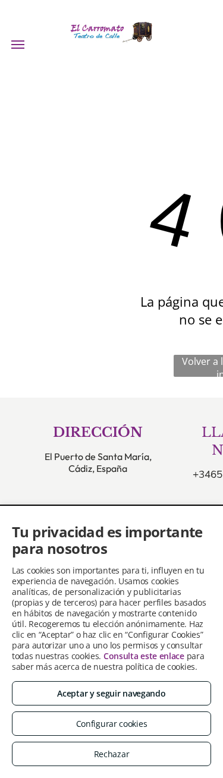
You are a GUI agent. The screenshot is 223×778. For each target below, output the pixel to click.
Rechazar (112, 754)
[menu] (18, 44)
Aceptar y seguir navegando (111, 693)
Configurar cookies (111, 723)
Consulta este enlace (143, 656)
